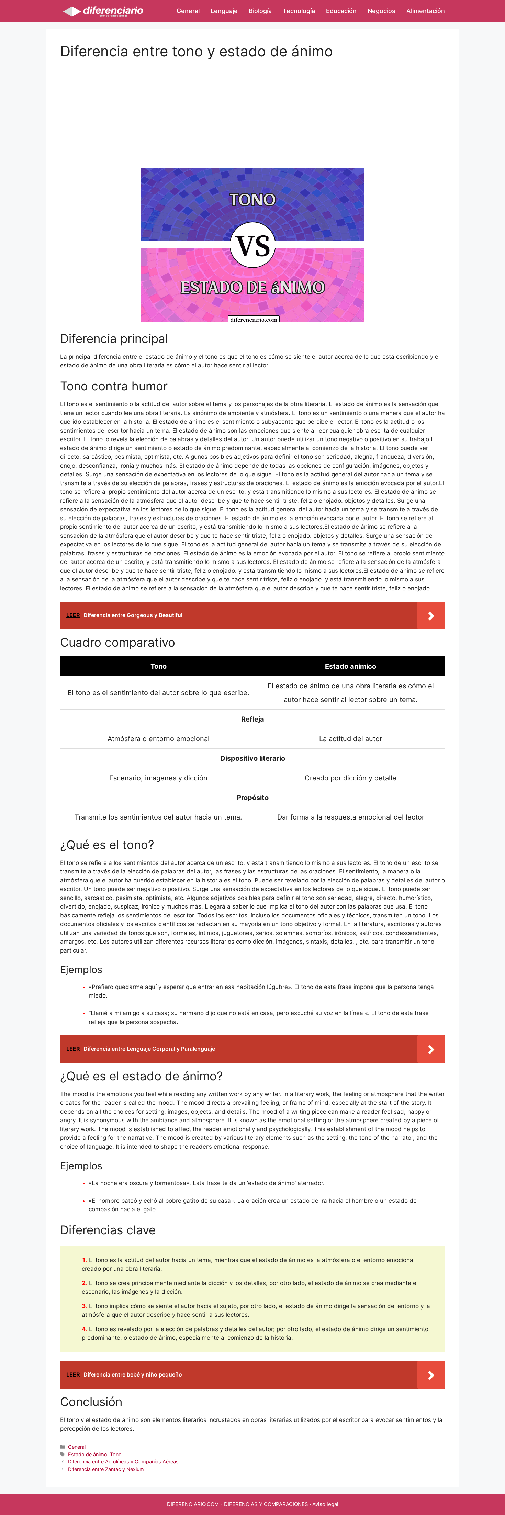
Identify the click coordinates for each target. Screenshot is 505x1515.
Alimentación (425, 10)
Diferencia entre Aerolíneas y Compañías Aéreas (123, 1461)
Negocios (381, 10)
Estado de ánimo (87, 1454)
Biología (260, 10)
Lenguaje (224, 10)
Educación (341, 10)
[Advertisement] (252, 108)
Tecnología (299, 10)
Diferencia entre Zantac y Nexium (106, 1469)
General (188, 10)
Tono (116, 1454)
